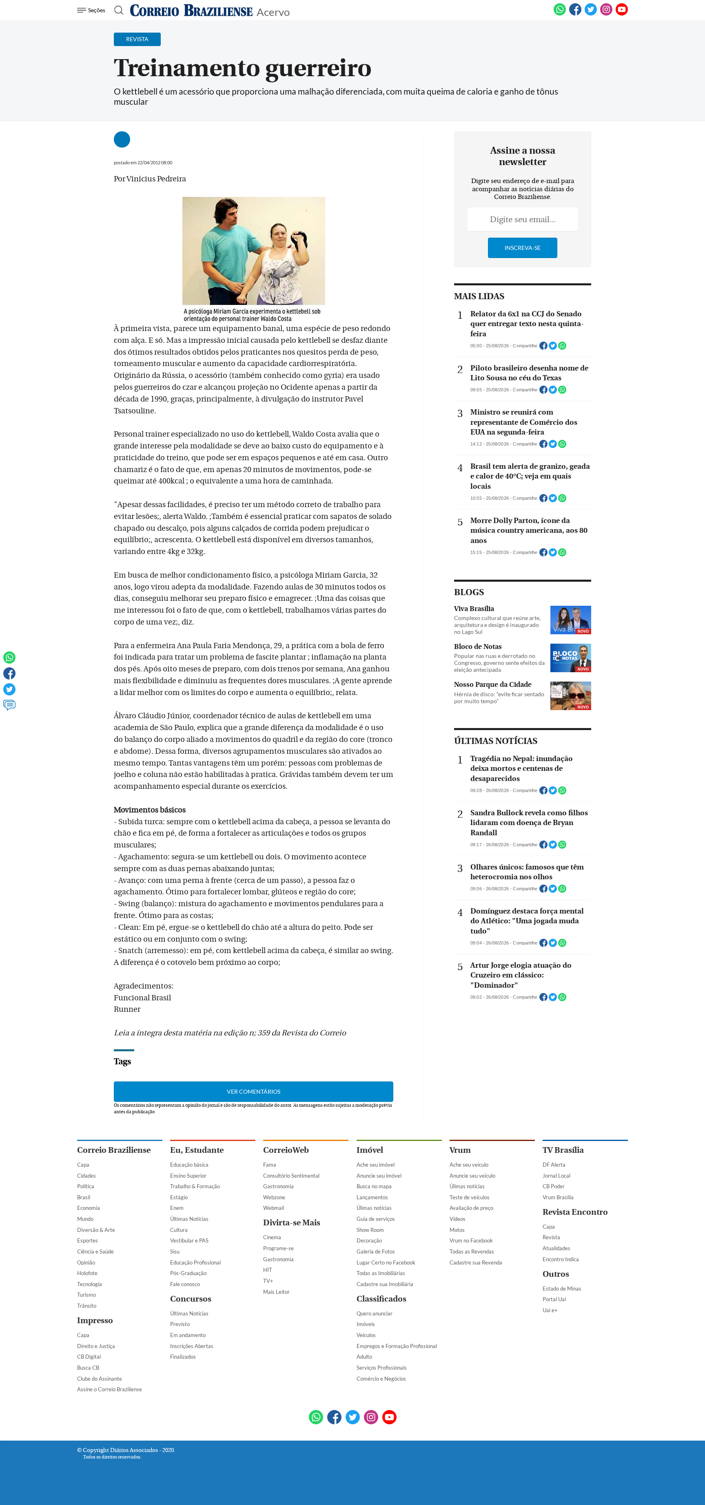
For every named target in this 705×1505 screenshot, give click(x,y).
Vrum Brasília (558, 1197)
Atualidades (556, 1248)
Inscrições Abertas (191, 1346)
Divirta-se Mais (291, 1222)
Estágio (179, 1197)
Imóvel (370, 1150)
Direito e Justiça (96, 1346)
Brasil (83, 1197)
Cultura (179, 1230)
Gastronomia (278, 1186)
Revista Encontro (575, 1212)
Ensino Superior (188, 1175)
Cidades (86, 1175)
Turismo (86, 1294)
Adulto (364, 1356)
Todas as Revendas (472, 1251)
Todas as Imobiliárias (381, 1273)
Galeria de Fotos (376, 1251)
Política (85, 1186)
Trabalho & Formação (195, 1186)
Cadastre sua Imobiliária (385, 1284)
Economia (88, 1208)
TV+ (268, 1281)
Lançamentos (372, 1197)
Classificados (381, 1299)
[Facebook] (575, 14)
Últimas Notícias (189, 1219)
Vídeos (458, 1219)
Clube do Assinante (99, 1378)
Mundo (85, 1219)
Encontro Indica (561, 1259)
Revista (551, 1237)
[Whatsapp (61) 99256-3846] (560, 14)
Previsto (180, 1324)
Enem (177, 1208)
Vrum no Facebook (471, 1240)
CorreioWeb (286, 1150)
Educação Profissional (195, 1262)
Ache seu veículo (469, 1164)
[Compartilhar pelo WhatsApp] (562, 348)
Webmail (273, 1208)
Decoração (369, 1240)
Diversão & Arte (96, 1230)
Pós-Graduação (188, 1273)
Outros (556, 1274)
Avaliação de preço (471, 1208)
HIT (267, 1270)
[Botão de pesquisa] (116, 10)
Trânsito (86, 1305)
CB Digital (89, 1356)
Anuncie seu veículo (472, 1175)
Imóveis (366, 1324)
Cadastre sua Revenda (476, 1262)
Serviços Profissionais (382, 1367)
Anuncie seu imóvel (379, 1175)
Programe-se (278, 1248)
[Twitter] (9, 693)
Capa (83, 1164)
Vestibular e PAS (189, 1240)
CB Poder (554, 1186)
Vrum (460, 1150)
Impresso (95, 1320)
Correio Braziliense (114, 1150)
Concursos (190, 1299)
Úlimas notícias (374, 1208)
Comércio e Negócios (381, 1378)
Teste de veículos (470, 1197)
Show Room (370, 1230)
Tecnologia (89, 1284)
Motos (457, 1230)
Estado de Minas (562, 1288)
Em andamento (188, 1335)
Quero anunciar (374, 1313)
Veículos (366, 1335)
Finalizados (183, 1356)
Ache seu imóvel (376, 1164)
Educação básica (189, 1164)
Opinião (86, 1262)
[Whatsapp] (9, 661)
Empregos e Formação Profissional (397, 1346)
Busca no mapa (374, 1186)
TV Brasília (563, 1150)
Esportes (87, 1240)
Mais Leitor (276, 1292)
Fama (269, 1164)
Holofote (87, 1273)
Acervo (273, 11)
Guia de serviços (376, 1219)
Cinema (272, 1237)
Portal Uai (554, 1299)
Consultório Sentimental (291, 1175)
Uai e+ (550, 1310)
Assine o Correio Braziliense (109, 1389)
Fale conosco (185, 1284)
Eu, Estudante (197, 1150)
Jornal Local (556, 1175)
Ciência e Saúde (95, 1251)
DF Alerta (554, 1164)
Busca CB (88, 1367)
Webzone (274, 1197)
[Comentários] (9, 708)
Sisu (175, 1251)
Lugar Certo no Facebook (386, 1262)
